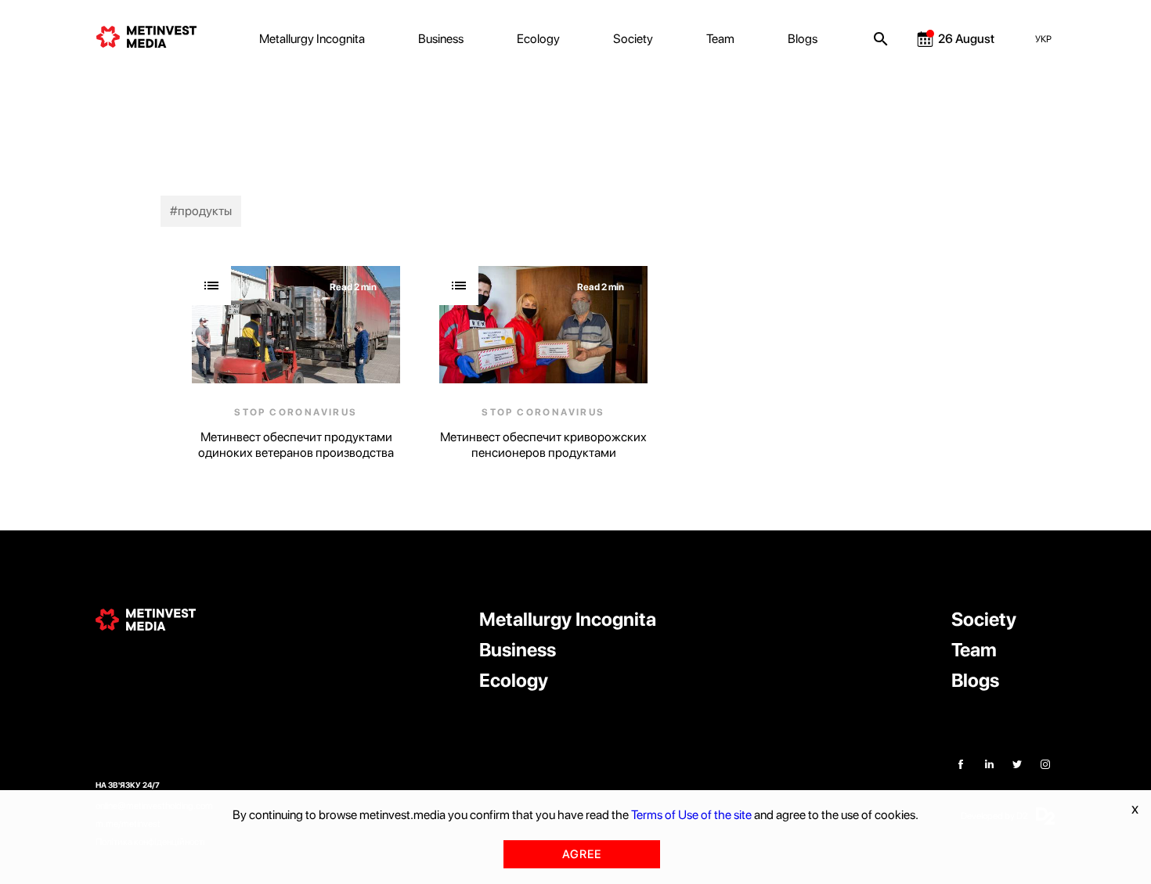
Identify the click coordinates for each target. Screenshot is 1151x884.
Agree (581, 854)
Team (720, 38)
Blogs (802, 38)
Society (633, 38)
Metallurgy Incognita (312, 38)
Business (441, 38)
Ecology (538, 38)
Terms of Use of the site (691, 814)
